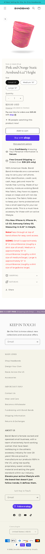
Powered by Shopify (30, 549)
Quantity (9, 93)
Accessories (10, 377)
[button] (5, 8)
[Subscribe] (37, 342)
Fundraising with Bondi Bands (19, 410)
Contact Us (10, 393)
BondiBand (18, 549)
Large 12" (12, 88)
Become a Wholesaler (15, 404)
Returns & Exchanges (15, 421)
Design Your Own (13, 366)
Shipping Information (15, 416)
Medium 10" (28, 82)
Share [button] (11, 290)
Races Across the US (14, 372)
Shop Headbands (13, 361)
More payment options (22, 144)
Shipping (9, 108)
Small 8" (12, 82)
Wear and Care (12, 399)
